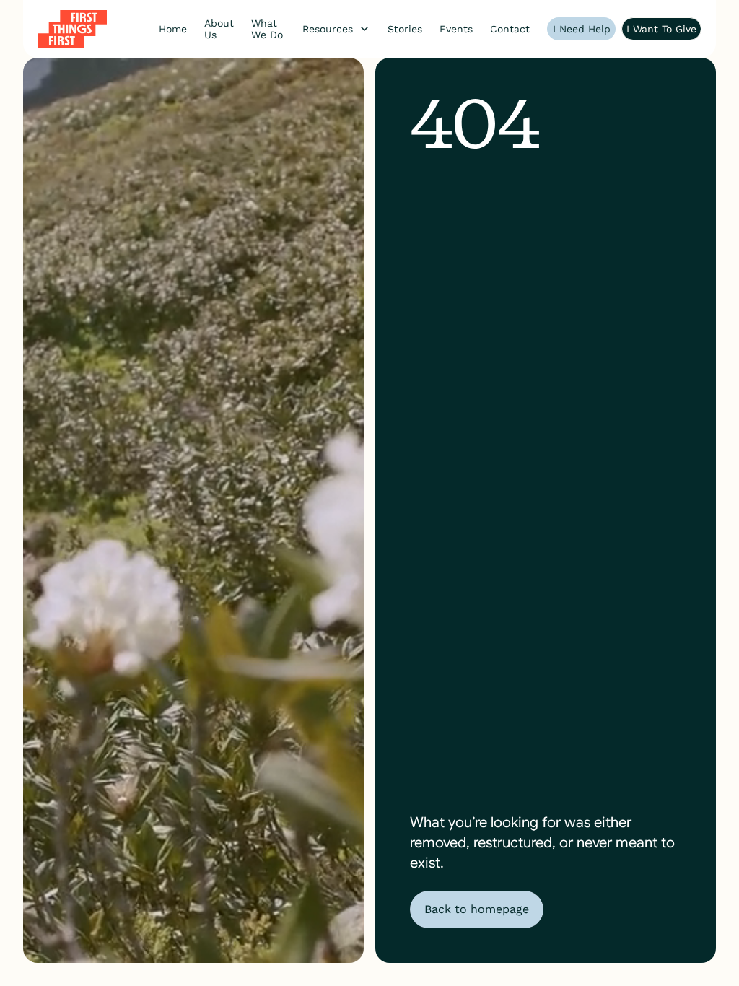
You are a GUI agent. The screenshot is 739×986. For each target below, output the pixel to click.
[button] (336, 28)
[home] (72, 29)
